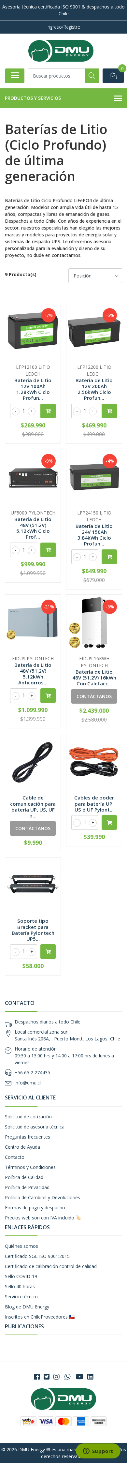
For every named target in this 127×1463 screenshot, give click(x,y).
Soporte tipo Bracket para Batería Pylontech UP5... (33, 930)
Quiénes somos (21, 1246)
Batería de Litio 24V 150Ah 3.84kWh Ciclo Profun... (94, 535)
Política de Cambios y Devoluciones (42, 1197)
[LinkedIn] (90, 1376)
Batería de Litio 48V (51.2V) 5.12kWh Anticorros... (32, 674)
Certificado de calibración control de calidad (51, 1266)
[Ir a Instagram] (56, 1376)
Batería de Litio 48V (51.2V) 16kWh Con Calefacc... (94, 677)
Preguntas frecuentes (27, 1137)
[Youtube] (79, 1376)
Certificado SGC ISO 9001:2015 (37, 1256)
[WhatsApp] (67, 1376)
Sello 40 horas (20, 1286)
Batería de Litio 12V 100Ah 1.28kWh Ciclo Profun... (32, 389)
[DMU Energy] (60, 50)
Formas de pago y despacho (35, 1207)
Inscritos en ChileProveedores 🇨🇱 (40, 1317)
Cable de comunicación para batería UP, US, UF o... (33, 806)
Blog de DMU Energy (27, 1307)
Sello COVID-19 (21, 1276)
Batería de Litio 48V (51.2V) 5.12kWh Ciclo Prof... (32, 528)
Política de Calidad (24, 1177)
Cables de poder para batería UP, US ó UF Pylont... (94, 803)
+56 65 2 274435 (32, 1072)
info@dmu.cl (28, 1083)
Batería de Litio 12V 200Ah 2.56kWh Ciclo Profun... (94, 389)
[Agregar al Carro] (48, 411)
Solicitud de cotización (28, 1116)
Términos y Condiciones (30, 1167)
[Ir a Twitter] (46, 1376)
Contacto (14, 1157)
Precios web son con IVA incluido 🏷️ (43, 1218)
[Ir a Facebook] (37, 1376)
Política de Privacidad (27, 1187)
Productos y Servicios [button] (33, 98)
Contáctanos (94, 696)
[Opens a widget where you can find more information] (98, 1451)
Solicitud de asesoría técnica (34, 1127)
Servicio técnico (21, 1296)
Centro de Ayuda (22, 1147)
